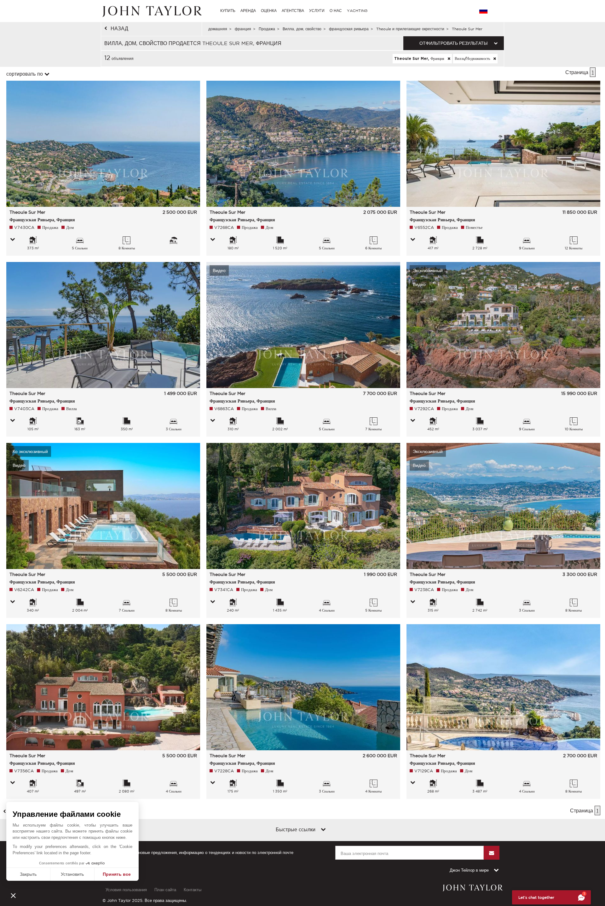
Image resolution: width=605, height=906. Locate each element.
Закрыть (28, 874)
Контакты (192, 889)
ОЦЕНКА (269, 11)
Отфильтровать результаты (453, 43)
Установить (72, 874)
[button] (13, 895)
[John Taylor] (151, 10)
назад (119, 28)
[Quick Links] (323, 830)
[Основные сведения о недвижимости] (12, 240)
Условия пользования (126, 889)
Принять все (117, 874)
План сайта (165, 889)
